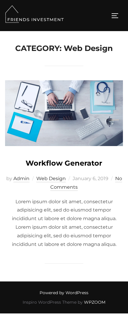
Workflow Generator (64, 163)
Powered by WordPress (64, 292)
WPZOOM (94, 302)
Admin (21, 178)
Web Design (51, 178)
